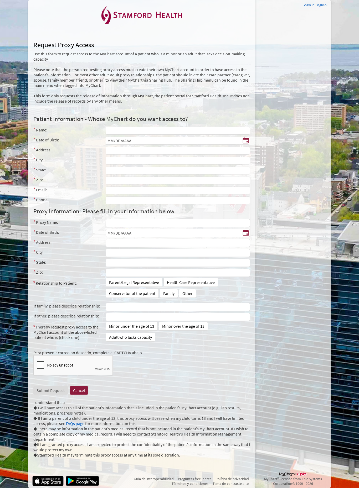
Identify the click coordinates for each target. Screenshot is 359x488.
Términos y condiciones (190, 483)
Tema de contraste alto (231, 483)
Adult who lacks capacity (130, 337)
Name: (41, 129)
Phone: (42, 199)
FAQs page (75, 423)
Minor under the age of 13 (131, 326)
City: (40, 159)
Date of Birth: (47, 139)
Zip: (39, 179)
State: (41, 169)
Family (169, 293)
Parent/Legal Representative (134, 282)
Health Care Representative (191, 282)
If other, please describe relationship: (66, 316)
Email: (41, 189)
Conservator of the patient (132, 293)
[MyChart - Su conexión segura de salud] (141, 14)
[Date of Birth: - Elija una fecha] (246, 141)
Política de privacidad (232, 478)
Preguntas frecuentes (194, 478)
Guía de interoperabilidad (154, 478)
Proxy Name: (47, 222)
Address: (44, 149)
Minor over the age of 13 (183, 326)
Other (187, 293)
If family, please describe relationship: (67, 306)
